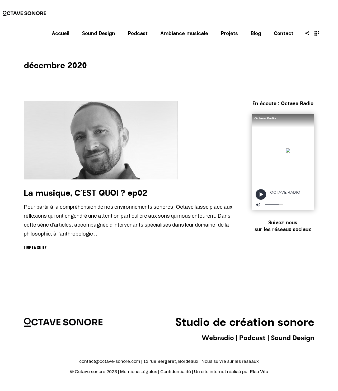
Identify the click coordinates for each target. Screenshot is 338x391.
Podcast (252, 338)
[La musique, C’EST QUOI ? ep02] (101, 140)
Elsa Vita (259, 371)
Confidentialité (176, 371)
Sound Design (292, 338)
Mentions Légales (138, 371)
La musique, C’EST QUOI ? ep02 (85, 193)
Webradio (217, 338)
